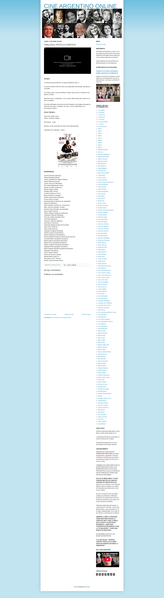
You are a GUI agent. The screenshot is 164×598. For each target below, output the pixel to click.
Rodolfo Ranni (102, 391)
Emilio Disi (101, 201)
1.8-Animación (102, 126)
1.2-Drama (101, 112)
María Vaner (101, 338)
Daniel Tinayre (102, 189)
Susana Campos (103, 405)
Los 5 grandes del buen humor (107, 312)
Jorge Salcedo (102, 263)
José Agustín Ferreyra (104, 266)
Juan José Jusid (103, 280)
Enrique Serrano (103, 212)
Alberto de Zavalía (103, 156)
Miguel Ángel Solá (103, 345)
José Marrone (102, 268)
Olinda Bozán (102, 365)
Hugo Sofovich (102, 252)
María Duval (101, 335)
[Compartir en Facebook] (73, 265)
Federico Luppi (102, 217)
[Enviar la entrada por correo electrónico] (64, 265)
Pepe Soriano (102, 382)
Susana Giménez (103, 407)
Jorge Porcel (101, 261)
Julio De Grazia (102, 284)
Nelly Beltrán (102, 356)
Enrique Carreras (103, 205)
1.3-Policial (101, 115)
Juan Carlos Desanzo (104, 275)
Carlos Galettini (102, 180)
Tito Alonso (101, 412)
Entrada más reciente (50, 314)
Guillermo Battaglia (103, 238)
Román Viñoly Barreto (104, 393)
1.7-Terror (101, 124)
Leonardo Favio (102, 298)
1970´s (100, 138)
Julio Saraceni (102, 287)
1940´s (100, 131)
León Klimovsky (102, 296)
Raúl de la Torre (102, 384)
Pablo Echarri (102, 370)
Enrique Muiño (102, 207)
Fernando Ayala (102, 219)
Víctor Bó (100, 419)
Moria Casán (102, 349)
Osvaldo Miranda (103, 368)
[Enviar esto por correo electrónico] (67, 265)
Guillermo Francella (104, 240)
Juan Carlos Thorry (103, 277)
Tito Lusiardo (102, 414)
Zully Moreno (102, 424)
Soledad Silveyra (103, 403)
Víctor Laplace (102, 421)
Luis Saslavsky (102, 326)
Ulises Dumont (102, 417)
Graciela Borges (103, 235)
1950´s (100, 133)
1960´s (100, 135)
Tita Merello (101, 410)
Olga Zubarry (102, 363)
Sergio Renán (102, 400)
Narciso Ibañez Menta (104, 352)
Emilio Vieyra (102, 203)
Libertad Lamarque (103, 307)
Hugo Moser (101, 249)
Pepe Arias (101, 379)
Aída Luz (100, 152)
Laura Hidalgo (102, 289)
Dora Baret (101, 196)
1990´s (100, 142)
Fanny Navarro (102, 214)
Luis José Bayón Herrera (105, 321)
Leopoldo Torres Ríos (104, 305)
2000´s (100, 145)
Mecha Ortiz (101, 342)
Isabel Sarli (101, 256)
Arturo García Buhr (103, 173)
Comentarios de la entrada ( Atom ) (61, 317)
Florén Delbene (102, 221)
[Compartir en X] (71, 265)
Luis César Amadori (104, 319)
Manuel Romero (103, 333)
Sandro (100, 396)
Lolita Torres (101, 310)
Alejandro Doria (102, 161)
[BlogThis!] (69, 265)
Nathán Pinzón (102, 354)
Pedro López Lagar (103, 377)
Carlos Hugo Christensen (105, 182)
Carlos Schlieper (103, 184)
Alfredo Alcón (102, 163)
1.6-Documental (102, 122)
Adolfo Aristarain (103, 149)
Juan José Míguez (103, 282)
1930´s (100, 129)
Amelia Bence (102, 166)
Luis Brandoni (102, 317)
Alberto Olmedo (102, 159)
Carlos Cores (102, 177)
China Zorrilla (102, 187)
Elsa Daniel (101, 198)
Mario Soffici (101, 340)
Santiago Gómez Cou (104, 398)
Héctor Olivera (102, 245)
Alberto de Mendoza (104, 154)
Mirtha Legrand (102, 347)
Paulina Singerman (104, 375)
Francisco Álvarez (103, 224)
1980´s (100, 140)
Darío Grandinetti (103, 191)
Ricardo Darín (102, 386)
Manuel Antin (102, 331)
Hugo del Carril (102, 247)
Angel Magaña (102, 168)
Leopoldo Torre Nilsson (105, 303)
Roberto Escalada (103, 389)
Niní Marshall (102, 358)
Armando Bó (101, 170)
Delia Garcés (102, 194)
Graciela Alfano (102, 233)
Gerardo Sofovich (103, 231)
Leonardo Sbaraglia (104, 300)
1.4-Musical (101, 117)
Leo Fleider (101, 293)
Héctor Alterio (102, 242)
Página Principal (69, 314)
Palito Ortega (102, 372)
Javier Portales (102, 259)
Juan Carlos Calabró (104, 272)
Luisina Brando (102, 328)
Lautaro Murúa (102, 291)
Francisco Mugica (103, 226)
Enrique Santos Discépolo (106, 210)
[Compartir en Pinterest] (75, 265)
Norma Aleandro (103, 361)
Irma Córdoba (102, 254)
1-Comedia (101, 110)
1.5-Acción (101, 119)
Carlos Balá (101, 175)
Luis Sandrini (102, 324)
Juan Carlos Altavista (104, 270)
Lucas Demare (102, 314)
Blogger (87, 586)
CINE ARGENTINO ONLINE (80, 6)
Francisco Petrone (103, 228)
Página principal (101, 44)
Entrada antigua (86, 314)
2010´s (100, 147)
